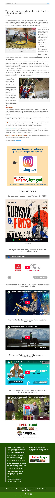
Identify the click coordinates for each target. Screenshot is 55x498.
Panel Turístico (10, 489)
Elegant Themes (24, 496)
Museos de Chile (26, 490)
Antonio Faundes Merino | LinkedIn (14, 481)
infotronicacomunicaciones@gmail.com (30, 437)
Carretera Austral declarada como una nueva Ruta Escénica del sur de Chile (27, 391)
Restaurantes (20, 489)
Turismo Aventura (42, 489)
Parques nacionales (30, 489)
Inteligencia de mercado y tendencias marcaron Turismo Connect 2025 (27, 250)
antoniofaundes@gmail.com (15, 479)
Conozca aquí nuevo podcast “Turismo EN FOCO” (27, 196)
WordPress (37, 496)
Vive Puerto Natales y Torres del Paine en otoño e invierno (27, 321)
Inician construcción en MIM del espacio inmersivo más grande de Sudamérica (28, 285)
